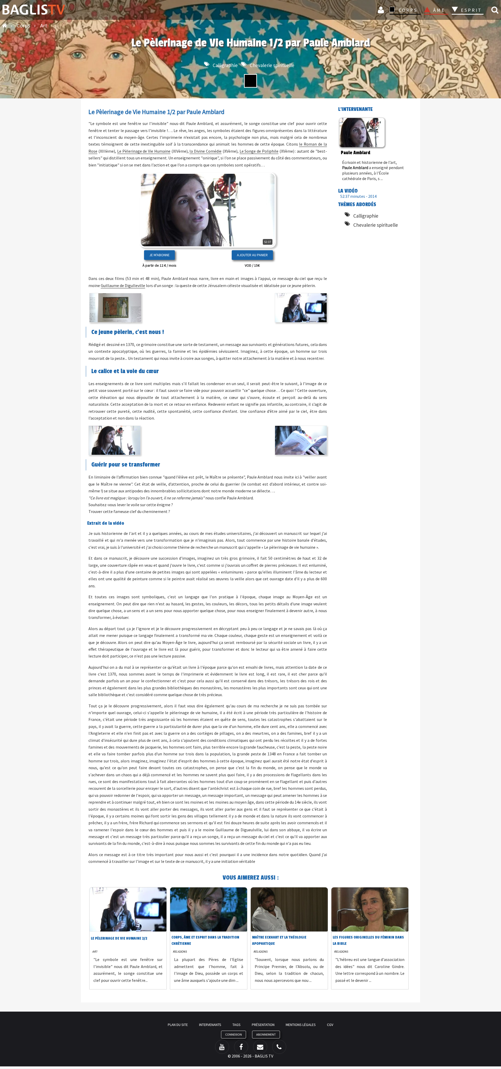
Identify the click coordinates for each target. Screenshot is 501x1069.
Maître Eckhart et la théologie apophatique (279, 940)
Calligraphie (225, 65)
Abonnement (266, 1034)
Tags (236, 1024)
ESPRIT (470, 10)
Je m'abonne (159, 255)
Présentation (263, 1024)
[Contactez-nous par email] (260, 1047)
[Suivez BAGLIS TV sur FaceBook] (241, 1047)
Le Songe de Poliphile (259, 151)
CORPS (408, 10)
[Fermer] (262, 226)
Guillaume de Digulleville (123, 285)
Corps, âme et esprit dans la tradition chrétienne (205, 940)
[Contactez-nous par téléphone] (279, 1047)
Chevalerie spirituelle (272, 65)
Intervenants (210, 1024)
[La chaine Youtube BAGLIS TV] (222, 1047)
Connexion (382, 9)
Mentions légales (301, 1024)
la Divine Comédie (205, 151)
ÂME (439, 10)
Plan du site (178, 1024)
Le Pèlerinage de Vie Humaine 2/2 (119, 938)
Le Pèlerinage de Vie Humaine (143, 151)
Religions (180, 951)
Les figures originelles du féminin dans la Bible (368, 940)
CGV (330, 1024)
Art (94, 951)
